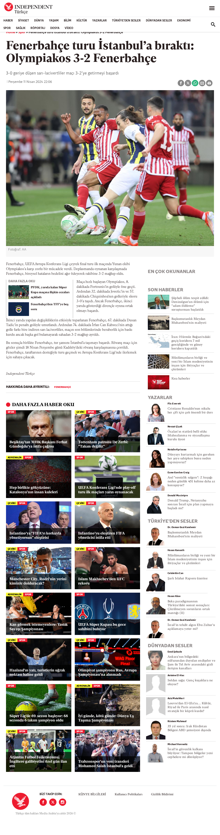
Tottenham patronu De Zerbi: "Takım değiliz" (103, 444)
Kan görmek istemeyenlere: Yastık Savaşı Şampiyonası (38, 627)
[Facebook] (43, 802)
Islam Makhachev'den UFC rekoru (101, 581)
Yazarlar (99, 20)
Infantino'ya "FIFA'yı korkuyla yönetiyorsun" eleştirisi (35, 536)
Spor (7, 28)
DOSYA (55, 28)
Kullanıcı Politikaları (128, 794)
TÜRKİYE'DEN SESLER (126, 20)
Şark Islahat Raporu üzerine (188, 578)
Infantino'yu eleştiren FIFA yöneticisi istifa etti (101, 536)
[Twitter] (53, 802)
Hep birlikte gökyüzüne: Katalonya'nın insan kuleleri (33, 490)
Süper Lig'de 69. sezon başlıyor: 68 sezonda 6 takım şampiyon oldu (38, 718)
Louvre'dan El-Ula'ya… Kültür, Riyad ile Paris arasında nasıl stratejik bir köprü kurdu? (189, 707)
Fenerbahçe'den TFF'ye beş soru (50, 307)
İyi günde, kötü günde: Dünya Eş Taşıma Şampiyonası (106, 718)
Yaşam (54, 20)
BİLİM (67, 20)
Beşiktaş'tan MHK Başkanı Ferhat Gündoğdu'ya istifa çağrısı (38, 444)
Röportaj (38, 28)
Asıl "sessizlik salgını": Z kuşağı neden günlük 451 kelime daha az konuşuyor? (191, 481)
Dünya (39, 20)
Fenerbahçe (62, 387)
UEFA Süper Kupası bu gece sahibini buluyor (102, 627)
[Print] (209, 83)
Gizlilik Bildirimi (162, 794)
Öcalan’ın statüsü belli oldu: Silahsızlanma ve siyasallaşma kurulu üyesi (189, 435)
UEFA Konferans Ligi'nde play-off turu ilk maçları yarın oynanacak (107, 490)
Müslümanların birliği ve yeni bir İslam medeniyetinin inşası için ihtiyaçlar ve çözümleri (191, 559)
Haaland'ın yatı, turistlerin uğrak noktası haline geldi (37, 673)
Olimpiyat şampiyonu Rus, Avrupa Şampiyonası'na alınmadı (107, 673)
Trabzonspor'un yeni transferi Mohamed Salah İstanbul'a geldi (105, 764)
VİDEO (69, 28)
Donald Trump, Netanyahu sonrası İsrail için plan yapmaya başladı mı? (190, 504)
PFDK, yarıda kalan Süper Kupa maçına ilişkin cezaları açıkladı (50, 292)
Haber (8, 20)
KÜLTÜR (81, 20)
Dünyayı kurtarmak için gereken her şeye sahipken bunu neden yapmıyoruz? (191, 458)
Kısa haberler (180, 378)
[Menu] (212, 8)
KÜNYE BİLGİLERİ (92, 794)
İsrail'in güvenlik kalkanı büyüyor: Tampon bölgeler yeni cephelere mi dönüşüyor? (190, 753)
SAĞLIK (20, 28)
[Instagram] (62, 802)
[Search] (213, 24)
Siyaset (23, 20)
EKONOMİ (184, 20)
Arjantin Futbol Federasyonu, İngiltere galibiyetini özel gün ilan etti (38, 762)
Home (10, 32)
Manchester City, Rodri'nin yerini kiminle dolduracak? (37, 581)
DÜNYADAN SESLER (159, 20)
